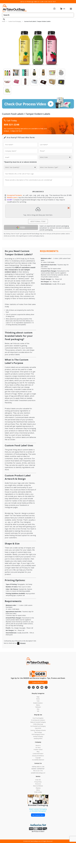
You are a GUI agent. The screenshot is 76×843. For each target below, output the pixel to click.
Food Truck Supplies (38, 718)
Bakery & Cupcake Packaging (38, 722)
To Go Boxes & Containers (38, 720)
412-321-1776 (39, 771)
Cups (38, 701)
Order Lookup (38, 792)
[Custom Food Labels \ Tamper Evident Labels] (38, 46)
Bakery (38, 705)
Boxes (38, 699)
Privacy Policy (38, 782)
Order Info (38, 780)
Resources (38, 784)
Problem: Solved (38, 749)
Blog (38, 751)
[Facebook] (29, 687)
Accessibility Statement (38, 760)
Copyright (38, 758)
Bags (38, 697)
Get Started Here (38, 815)
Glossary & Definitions (38, 756)
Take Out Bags (38, 732)
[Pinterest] (46, 687)
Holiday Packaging (38, 736)
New (38, 709)
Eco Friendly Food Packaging (38, 726)
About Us (38, 745)
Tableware (38, 707)
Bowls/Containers (38, 703)
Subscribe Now (38, 682)
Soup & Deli (38, 728)
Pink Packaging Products (38, 734)
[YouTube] (41, 687)
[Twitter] (37, 687)
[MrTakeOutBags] (14, 8)
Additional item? (38, 221)
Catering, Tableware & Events (38, 730)
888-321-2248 (39, 1)
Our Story (38, 747)
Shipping (38, 788)
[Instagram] (33, 687)
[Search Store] (4, 19)
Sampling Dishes (38, 738)
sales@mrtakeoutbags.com (38, 773)
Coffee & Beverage (38, 724)
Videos (38, 790)
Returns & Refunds (38, 786)
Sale (38, 711)
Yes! (22, 227)
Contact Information (38, 753)
